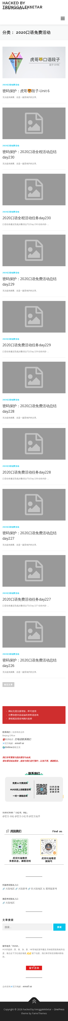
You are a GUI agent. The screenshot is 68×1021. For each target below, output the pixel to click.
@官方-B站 (8, 816)
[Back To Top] (34, 1002)
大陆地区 (10, 888)
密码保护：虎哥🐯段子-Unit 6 (26, 90)
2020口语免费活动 (10, 84)
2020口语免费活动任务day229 (26, 344)
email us (19, 743)
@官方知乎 (34, 816)
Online (9, 747)
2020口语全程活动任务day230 (26, 217)
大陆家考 (22, 888)
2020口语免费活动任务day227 (26, 599)
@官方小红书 (21, 816)
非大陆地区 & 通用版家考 (44, 888)
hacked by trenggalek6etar (22, 4)
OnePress (59, 1009)
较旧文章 (8, 684)
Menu (62, 18)
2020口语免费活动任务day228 (26, 472)
